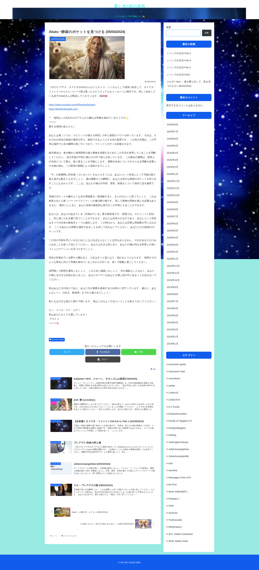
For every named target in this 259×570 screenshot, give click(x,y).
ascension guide (58, 339)
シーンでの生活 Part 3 (179, 60)
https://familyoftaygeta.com (63, 109)
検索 (168, 27)
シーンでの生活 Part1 (178, 74)
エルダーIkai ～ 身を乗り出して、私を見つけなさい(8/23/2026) (189, 83)
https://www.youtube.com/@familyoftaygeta (72, 104)
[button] (102, 359)
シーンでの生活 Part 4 (179, 53)
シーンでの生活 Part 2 (179, 67)
